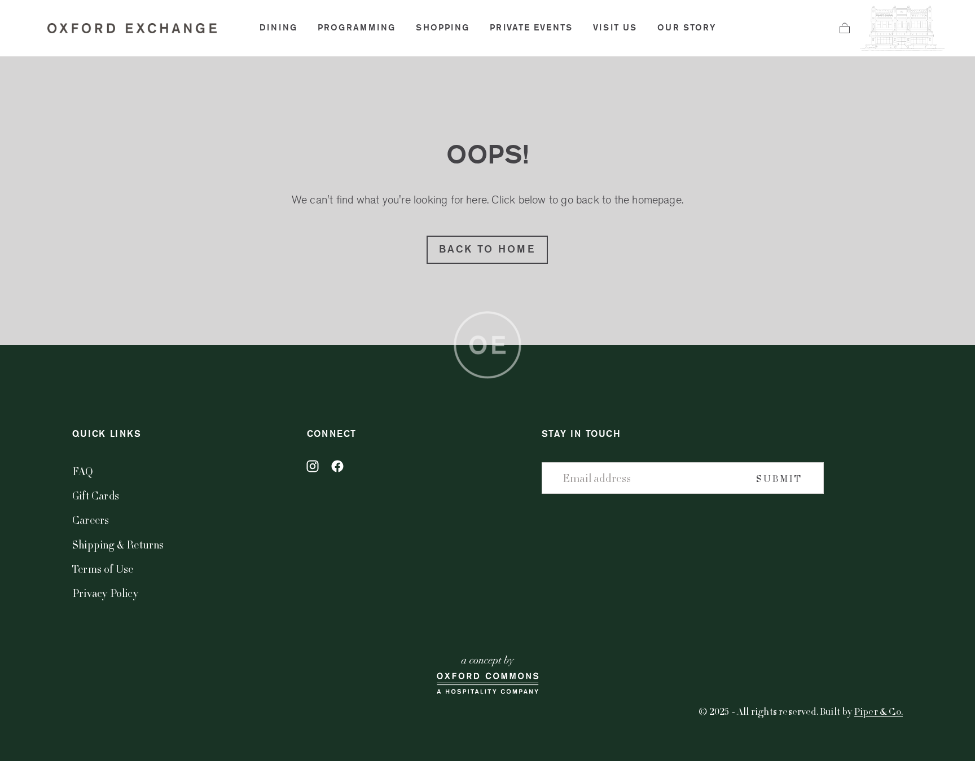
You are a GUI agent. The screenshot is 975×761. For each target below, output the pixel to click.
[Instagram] (312, 466)
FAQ (83, 471)
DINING (278, 28)
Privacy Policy (105, 592)
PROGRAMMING (357, 28)
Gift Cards (95, 495)
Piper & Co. (878, 711)
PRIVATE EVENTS (531, 28)
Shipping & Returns (118, 544)
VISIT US (615, 28)
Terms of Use (102, 568)
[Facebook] (337, 466)
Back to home (487, 249)
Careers (90, 519)
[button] (844, 28)
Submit (779, 478)
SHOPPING (442, 28)
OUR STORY (686, 28)
